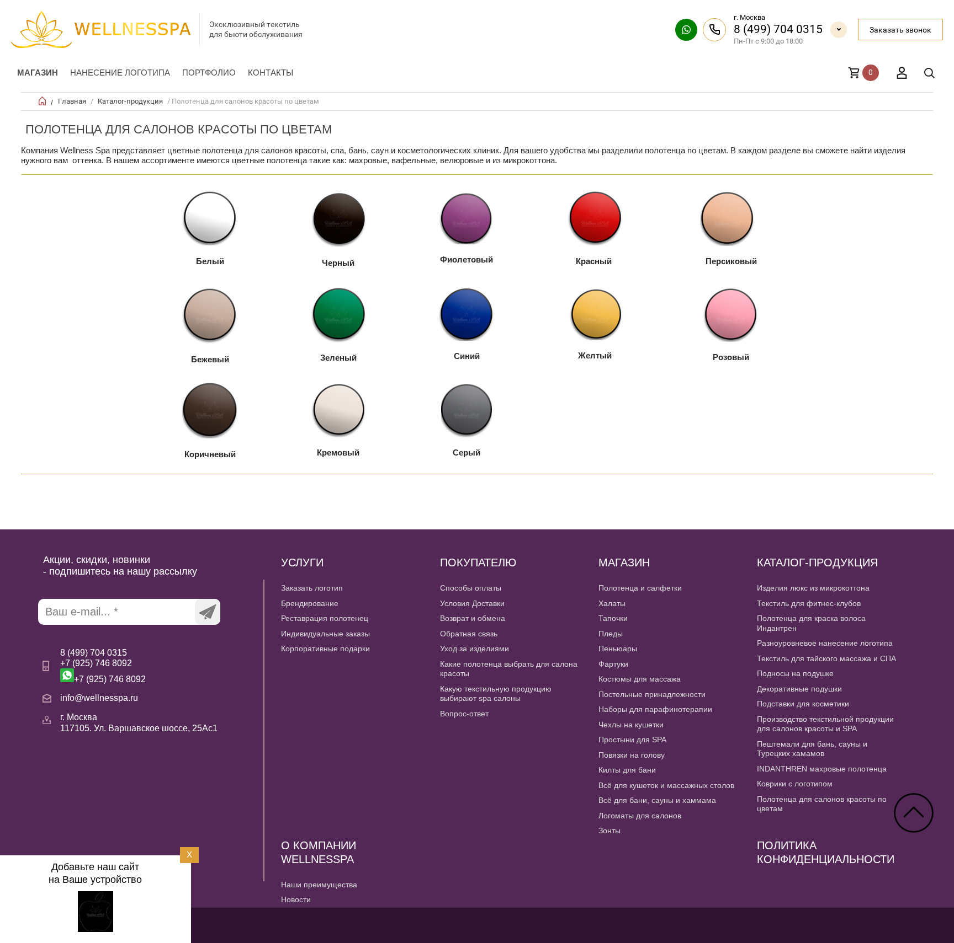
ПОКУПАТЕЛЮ (478, 562)
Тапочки (613, 618)
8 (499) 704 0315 (778, 29)
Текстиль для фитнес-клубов (809, 603)
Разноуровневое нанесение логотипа (825, 643)
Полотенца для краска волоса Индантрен (811, 623)
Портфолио (209, 72)
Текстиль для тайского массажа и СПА (826, 658)
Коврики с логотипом (795, 783)
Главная (72, 101)
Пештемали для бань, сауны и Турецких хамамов (812, 749)
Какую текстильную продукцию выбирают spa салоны (496, 693)
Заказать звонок (900, 29)
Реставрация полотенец (324, 618)
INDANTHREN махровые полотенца (822, 768)
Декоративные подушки (799, 688)
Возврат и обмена (472, 618)
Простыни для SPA (632, 739)
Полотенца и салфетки (640, 587)
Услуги (302, 562)
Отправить (207, 612)
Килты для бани (627, 769)
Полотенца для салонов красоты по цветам (822, 804)
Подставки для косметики (803, 703)
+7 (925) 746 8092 (96, 663)
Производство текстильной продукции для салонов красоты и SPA (825, 724)
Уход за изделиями (474, 648)
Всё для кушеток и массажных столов (666, 785)
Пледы (610, 633)
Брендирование (309, 603)
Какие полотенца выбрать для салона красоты (508, 669)
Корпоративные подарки (325, 648)
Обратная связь (468, 633)
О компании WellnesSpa (318, 852)
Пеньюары (617, 648)
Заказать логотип (312, 587)
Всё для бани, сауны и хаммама (657, 800)
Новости (296, 899)
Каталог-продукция (130, 101)
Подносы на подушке (795, 673)
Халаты (612, 603)
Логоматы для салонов (639, 815)
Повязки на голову (631, 755)
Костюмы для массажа (639, 678)
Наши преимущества (319, 884)
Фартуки (613, 664)
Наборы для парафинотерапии (655, 709)
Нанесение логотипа (120, 72)
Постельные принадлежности (652, 694)
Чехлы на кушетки (631, 724)
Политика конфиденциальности (825, 852)
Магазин (37, 72)
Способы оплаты (470, 587)
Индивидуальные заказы (325, 633)
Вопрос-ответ (464, 713)
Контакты (270, 72)
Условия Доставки (472, 603)
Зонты (609, 830)
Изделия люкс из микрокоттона (813, 587)
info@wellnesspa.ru (99, 698)
